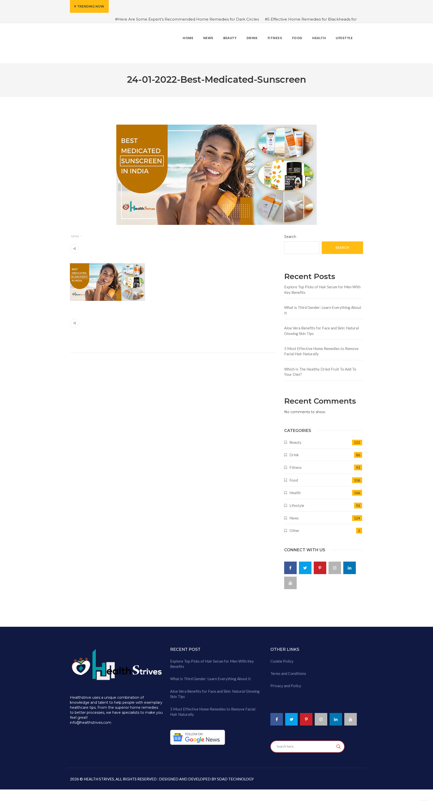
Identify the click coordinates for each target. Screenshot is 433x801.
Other (294, 527)
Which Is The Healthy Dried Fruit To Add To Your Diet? (320, 368)
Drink (294, 452)
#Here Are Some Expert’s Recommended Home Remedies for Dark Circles (187, 19)
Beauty (295, 439)
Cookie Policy (281, 658)
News (294, 515)
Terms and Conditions (288, 670)
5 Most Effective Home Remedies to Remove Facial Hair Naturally (321, 348)
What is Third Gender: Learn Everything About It (322, 307)
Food (293, 477)
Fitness (295, 464)
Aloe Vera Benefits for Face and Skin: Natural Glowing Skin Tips (321, 327)
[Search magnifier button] (338, 743)
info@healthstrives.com (90, 719)
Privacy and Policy (285, 682)
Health (295, 489)
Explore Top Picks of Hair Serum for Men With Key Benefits (322, 286)
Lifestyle (296, 502)
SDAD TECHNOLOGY (235, 775)
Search (290, 233)
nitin (75, 233)
